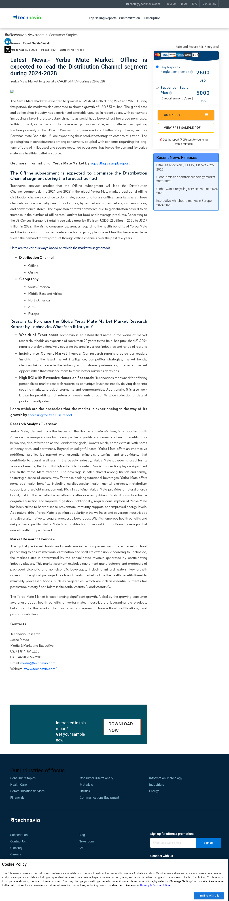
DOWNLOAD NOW (120, 727)
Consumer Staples (63, 35)
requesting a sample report (109, 163)
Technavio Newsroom (27, 35)
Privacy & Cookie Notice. (155, 885)
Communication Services (27, 791)
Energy (154, 791)
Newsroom (88, 841)
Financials (17, 797)
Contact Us (18, 841)
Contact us (209, 3)
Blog (184, 3)
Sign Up (208, 842)
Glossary (16, 848)
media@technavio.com (37, 663)
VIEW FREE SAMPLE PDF (182, 127)
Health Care (18, 784)
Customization (129, 18)
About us (170, 3)
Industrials (156, 784)
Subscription (152, 18)
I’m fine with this (209, 895)
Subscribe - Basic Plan (175, 90)
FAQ (194, 3)
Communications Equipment (99, 797)
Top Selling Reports (103, 18)
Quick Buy (172, 115)
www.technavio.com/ (40, 669)
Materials (86, 784)
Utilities (85, 791)
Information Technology (165, 778)
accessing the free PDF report (50, 415)
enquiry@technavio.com (144, 4)
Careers (15, 854)
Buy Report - (175, 69)
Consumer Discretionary (96, 778)
